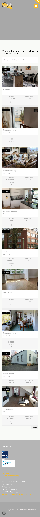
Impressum (6, 473)
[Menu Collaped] (36, 6)
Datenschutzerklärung (10, 475)
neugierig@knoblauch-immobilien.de (16, 494)
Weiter (34, 428)
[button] (4, 513)
